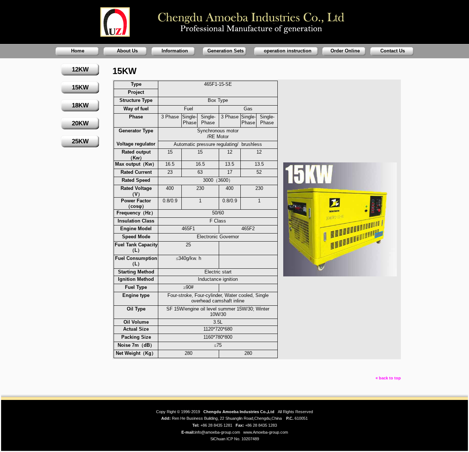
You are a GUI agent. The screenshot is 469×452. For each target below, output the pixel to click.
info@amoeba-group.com (217, 432)
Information (175, 51)
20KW (80, 123)
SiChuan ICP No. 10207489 (234, 439)
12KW (80, 69)
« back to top (388, 378)
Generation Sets (225, 51)
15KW (80, 87)
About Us (127, 51)
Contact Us (392, 51)
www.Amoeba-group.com (265, 432)
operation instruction (287, 51)
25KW (80, 141)
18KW (80, 105)
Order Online (345, 51)
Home (77, 51)
